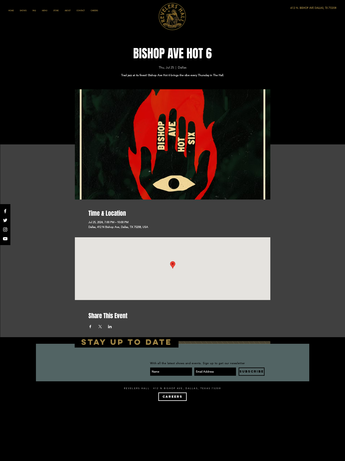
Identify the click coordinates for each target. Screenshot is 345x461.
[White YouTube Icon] (5, 238)
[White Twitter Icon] (5, 220)
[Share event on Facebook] (90, 326)
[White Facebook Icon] (5, 211)
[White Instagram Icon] (5, 229)
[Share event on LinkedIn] (110, 326)
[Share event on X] (100, 326)
